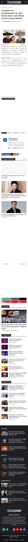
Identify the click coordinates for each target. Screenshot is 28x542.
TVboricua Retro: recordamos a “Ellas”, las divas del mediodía (16, 459)
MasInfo (10, 7)
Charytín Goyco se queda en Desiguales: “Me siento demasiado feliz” (18, 409)
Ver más (25, 159)
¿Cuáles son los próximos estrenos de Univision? (15, 339)
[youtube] (14, 148)
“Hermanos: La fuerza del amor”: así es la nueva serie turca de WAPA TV (17, 361)
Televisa (23, 132)
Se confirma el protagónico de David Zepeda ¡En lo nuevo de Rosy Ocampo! (13, 215)
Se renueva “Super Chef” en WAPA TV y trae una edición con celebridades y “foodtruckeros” (17, 374)
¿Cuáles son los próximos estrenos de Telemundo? (15, 346)
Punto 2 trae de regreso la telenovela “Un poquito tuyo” (16, 367)
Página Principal (4, 7)
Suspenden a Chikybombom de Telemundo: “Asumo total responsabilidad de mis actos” (17, 387)
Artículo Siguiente (22, 264)
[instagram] (12, 148)
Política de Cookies (14, 539)
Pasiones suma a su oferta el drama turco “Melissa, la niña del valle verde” (18, 485)
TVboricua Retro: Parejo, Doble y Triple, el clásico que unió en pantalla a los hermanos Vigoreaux (17, 466)
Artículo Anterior (5, 264)
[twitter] (10, 148)
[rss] (20, 148)
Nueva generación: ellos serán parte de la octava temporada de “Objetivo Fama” (14, 326)
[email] (22, 148)
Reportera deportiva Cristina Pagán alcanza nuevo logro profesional (16, 353)
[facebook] (8, 148)
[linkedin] (18, 148)
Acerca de (6, 539)
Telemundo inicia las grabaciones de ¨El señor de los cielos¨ (13, 176)
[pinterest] (16, 148)
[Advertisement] (14, 26)
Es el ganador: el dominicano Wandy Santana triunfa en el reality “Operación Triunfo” (18, 416)
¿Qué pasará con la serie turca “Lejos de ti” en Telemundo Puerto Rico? (17, 493)
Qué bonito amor (16, 132)
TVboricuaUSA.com (17, 535)
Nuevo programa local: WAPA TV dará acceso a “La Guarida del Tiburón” (17, 395)
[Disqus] (14, 240)
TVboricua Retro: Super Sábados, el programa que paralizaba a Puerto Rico (17, 474)
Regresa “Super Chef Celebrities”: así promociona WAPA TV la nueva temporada (17, 448)
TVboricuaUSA (13, 140)
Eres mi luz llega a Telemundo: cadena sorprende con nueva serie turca (17, 500)
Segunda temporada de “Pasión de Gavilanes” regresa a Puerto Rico (18, 401)
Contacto (22, 539)
